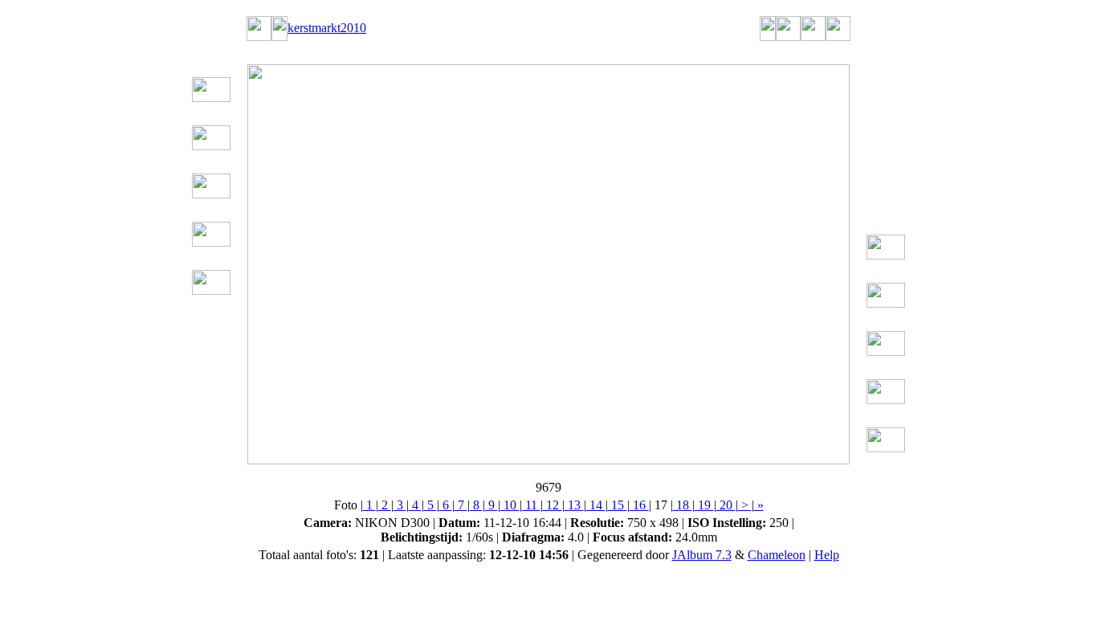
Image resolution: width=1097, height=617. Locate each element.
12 (552, 505)
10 (510, 505)
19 (704, 505)
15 (617, 505)
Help (826, 555)
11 (531, 505)
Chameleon (776, 555)
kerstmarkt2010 (327, 28)
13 (574, 505)
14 (596, 505)
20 (726, 505)
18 (682, 505)
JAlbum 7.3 (702, 555)
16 (639, 505)
